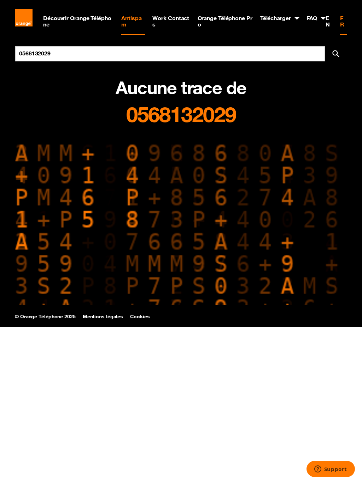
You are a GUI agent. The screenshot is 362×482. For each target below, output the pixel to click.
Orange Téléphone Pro (225, 21)
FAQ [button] (311, 18)
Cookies (140, 316)
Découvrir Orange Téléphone (77, 21)
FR (342, 21)
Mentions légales (103, 316)
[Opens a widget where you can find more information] (330, 469)
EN (328, 21)
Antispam (131, 21)
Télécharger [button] (275, 18)
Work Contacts (170, 21)
